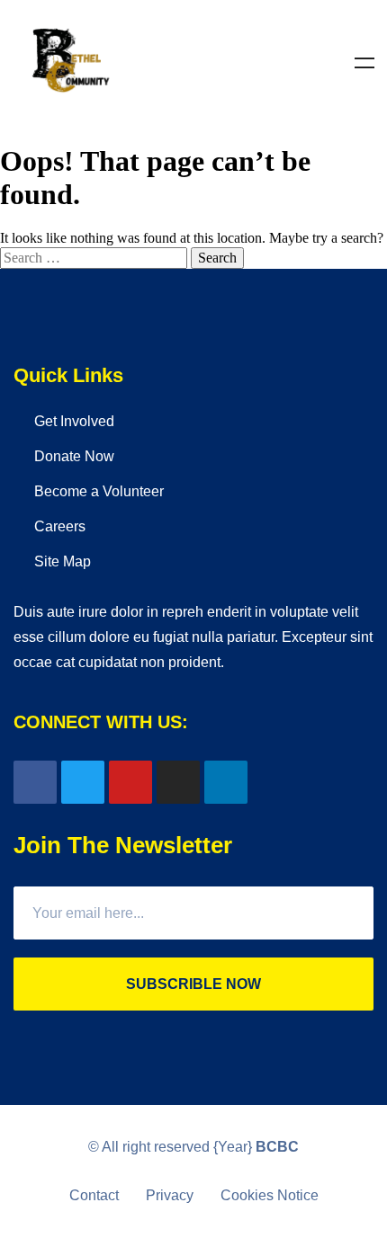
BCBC (277, 1146)
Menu (364, 62)
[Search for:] (95, 257)
